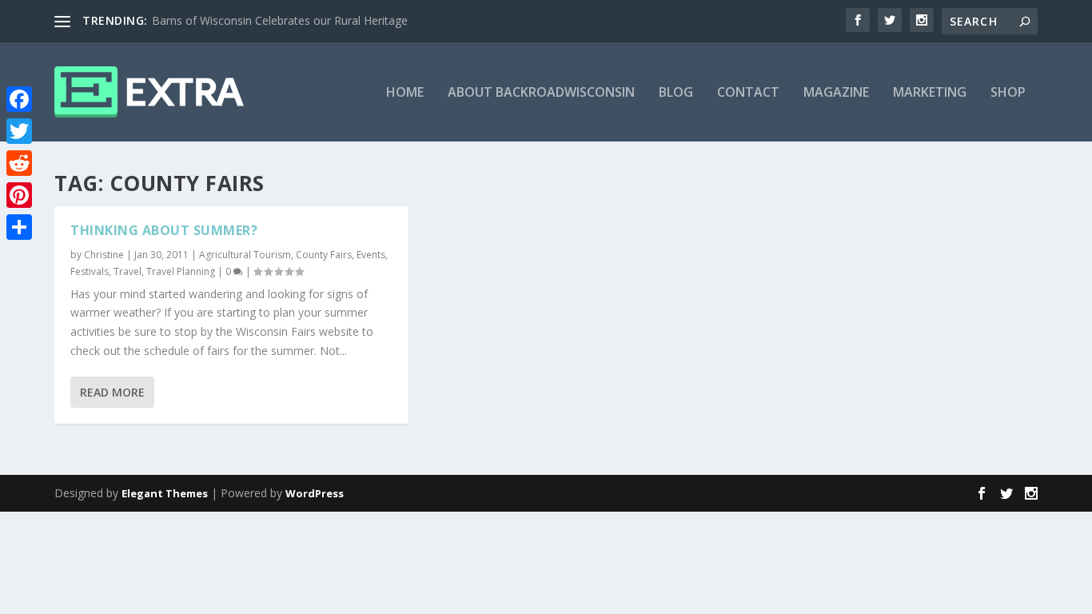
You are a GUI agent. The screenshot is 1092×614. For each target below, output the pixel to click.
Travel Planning (180, 271)
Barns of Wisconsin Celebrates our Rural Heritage (280, 20)
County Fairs (324, 254)
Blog (676, 93)
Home (405, 93)
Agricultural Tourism (245, 254)
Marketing (929, 93)
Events (371, 254)
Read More (112, 392)
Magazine (836, 93)
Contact (748, 93)
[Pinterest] (19, 195)
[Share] (19, 227)
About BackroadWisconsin (541, 93)
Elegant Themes (165, 493)
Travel (127, 271)
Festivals (89, 271)
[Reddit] (19, 163)
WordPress (314, 493)
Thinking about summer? (163, 230)
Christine (104, 254)
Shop (1008, 93)
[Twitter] (19, 131)
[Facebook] (19, 99)
